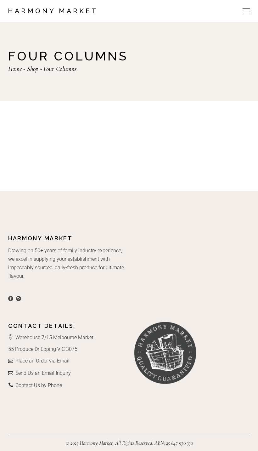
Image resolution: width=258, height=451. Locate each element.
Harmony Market (53, 11)
